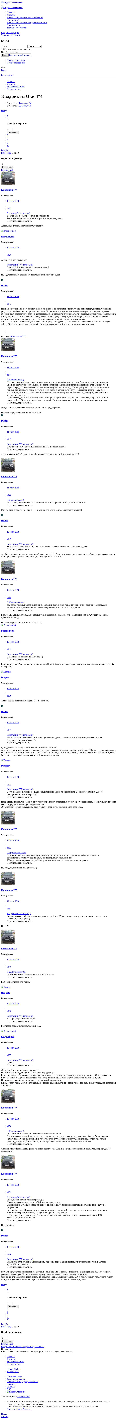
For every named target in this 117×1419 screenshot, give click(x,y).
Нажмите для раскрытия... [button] (19, 221)
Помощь (11, 1384)
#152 (9, 784)
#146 (9, 495)
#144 (9, 375)
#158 (9, 1126)
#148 (9, 597)
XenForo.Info (23, 1396)
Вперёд (4, 150)
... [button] (8, 118)
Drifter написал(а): (15, 379)
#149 (9, 649)
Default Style (13, 1369)
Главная (11, 12)
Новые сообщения (16, 17)
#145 (9, 439)
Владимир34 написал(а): (19, 213)
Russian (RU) (13, 1371)
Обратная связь (14, 1376)
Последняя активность (36, 22)
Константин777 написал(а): (20, 265)
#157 (9, 1055)
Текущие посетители (17, 27)
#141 (9, 208)
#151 (9, 730)
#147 (9, 539)
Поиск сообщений (34, 17)
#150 (9, 696)
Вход (3, 70)
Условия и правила (16, 1379)
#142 (9, 255)
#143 (9, 304)
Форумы (11, 15)
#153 (9, 848)
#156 (9, 1011)
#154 (9, 908)
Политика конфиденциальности (22, 1381)
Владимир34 (25, 103)
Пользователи (13, 25)
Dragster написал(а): (16, 852)
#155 (9, 967)
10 (8, 145)
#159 (9, 1192)
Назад (4, 110)
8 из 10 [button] (15, 153)
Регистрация (7, 75)
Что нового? (13, 20)
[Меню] (2, 5)
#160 (9, 1254)
